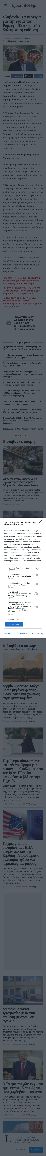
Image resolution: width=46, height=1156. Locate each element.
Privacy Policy (37, 633)
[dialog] (23, 578)
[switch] (36, 575)
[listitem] (23, 569)
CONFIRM (14, 624)
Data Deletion (8, 633)
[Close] (41, 522)
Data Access (23, 633)
